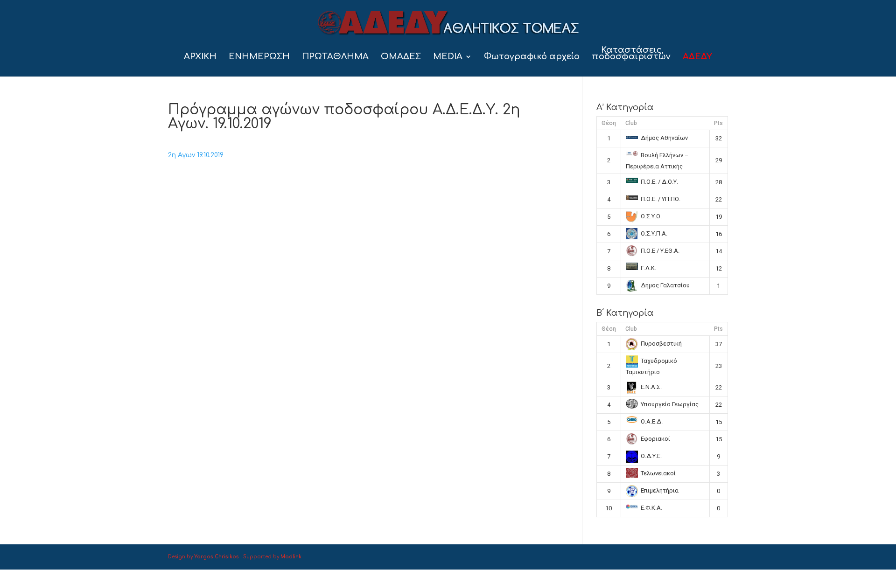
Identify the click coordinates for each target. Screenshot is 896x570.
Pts (718, 123)
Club (631, 123)
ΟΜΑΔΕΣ (401, 57)
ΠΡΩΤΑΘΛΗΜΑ (335, 57)
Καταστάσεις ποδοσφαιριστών (631, 54)
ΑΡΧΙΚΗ (200, 57)
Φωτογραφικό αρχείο (532, 57)
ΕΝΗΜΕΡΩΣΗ (259, 57)
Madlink (290, 556)
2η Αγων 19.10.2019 (196, 155)
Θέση (609, 123)
